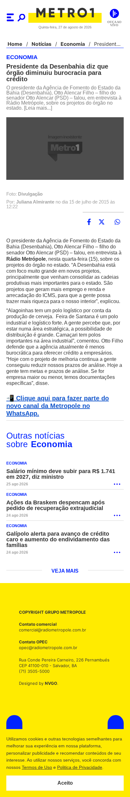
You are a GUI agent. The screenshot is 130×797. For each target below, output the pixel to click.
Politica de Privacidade (88, 767)
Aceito (65, 783)
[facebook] (89, 223)
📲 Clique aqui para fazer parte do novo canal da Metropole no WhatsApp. (63, 409)
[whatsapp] (117, 223)
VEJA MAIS (65, 571)
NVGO (49, 683)
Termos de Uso (47, 767)
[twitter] (101, 223)
